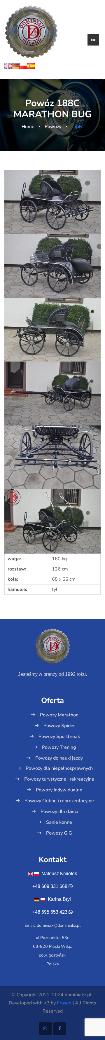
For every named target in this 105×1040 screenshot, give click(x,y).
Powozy (53, 126)
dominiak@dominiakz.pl (58, 925)
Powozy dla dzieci (59, 811)
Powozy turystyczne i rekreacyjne (59, 779)
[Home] (30, 31)
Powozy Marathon (59, 715)
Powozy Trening (59, 747)
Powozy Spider (59, 726)
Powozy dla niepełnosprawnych (59, 768)
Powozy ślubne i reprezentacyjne (59, 801)
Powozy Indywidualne (59, 790)
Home (28, 126)
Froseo (64, 1003)
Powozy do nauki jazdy (59, 758)
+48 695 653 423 (49, 912)
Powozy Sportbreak (59, 736)
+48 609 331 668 (49, 886)
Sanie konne (59, 822)
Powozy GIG (59, 833)
